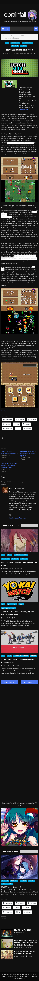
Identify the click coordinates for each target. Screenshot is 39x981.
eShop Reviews (27, 43)
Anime (9, 555)
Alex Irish (17, 665)
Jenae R (18, 890)
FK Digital (30, 482)
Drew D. (30, 956)
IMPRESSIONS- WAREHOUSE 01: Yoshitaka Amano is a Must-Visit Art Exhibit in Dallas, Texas (25, 942)
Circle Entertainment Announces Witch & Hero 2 (9, 452)
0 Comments (27, 890)
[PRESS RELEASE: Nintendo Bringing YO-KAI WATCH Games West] (19, 590)
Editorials (5, 559)
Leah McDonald (18, 935)
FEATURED (15, 46)
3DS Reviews (15, 43)
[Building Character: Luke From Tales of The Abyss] (19, 540)
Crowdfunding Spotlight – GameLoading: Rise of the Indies (11, 682)
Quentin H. (31, 948)
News (21, 604)
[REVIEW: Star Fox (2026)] (7, 933)
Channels (5, 881)
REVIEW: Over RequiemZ (11, 887)
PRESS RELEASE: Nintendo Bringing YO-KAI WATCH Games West (18, 613)
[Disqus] (19, 712)
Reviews (23, 46)
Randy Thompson (21, 54)
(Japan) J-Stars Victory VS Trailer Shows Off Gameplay (30, 682)
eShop (25, 482)
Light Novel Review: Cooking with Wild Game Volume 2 (24, 952)
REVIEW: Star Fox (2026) (22, 930)
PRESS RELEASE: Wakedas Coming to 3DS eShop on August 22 (28, 453)
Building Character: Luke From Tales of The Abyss (19, 564)
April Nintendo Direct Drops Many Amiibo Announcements (18, 661)
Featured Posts (10, 851)
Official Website (24, 110)
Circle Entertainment (16, 482)
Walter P (19, 568)
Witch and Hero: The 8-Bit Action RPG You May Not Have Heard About (9, 465)
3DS (7, 43)
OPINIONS (24, 559)
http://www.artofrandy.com (17, 518)
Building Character (21, 555)
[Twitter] (10, 515)
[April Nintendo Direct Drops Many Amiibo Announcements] (19, 641)
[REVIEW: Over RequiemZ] (19, 867)
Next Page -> (5, 411)
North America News (8, 608)
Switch (33, 656)
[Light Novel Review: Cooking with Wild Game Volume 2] (7, 954)
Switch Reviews (7, 884)
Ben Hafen (17, 618)
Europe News (12, 604)
